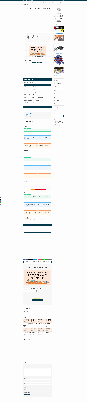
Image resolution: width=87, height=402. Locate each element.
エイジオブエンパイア (30, 39)
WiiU (54, 104)
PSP (54, 96)
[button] (25, 259)
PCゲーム (55, 90)
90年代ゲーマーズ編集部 (26, 312)
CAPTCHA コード (26, 389)
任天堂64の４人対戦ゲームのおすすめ (59, 53)
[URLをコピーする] (49, 259)
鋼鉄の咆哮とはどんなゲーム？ (31, 35)
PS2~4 (55, 93)
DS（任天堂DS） (56, 80)
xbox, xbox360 (56, 107)
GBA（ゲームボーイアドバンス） (58, 83)
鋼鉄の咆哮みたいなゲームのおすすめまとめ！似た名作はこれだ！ (35, 36)
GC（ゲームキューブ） (56, 86)
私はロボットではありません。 (28, 392)
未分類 (55, 113)
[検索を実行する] (63, 116)
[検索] (63, 0)
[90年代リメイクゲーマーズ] (28, 2)
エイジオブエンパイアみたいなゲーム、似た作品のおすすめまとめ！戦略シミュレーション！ (40, 217)
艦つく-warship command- (31, 37)
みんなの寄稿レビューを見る (58, 73)
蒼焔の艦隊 (29, 38)
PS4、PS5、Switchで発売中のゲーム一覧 (59, 33)
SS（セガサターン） (56, 100)
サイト (25, 383)
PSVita (55, 97)
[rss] (62, 0)
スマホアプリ (55, 110)
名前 (25, 378)
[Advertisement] (37, 25)
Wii (54, 103)
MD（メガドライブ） (56, 87)
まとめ (28, 40)
